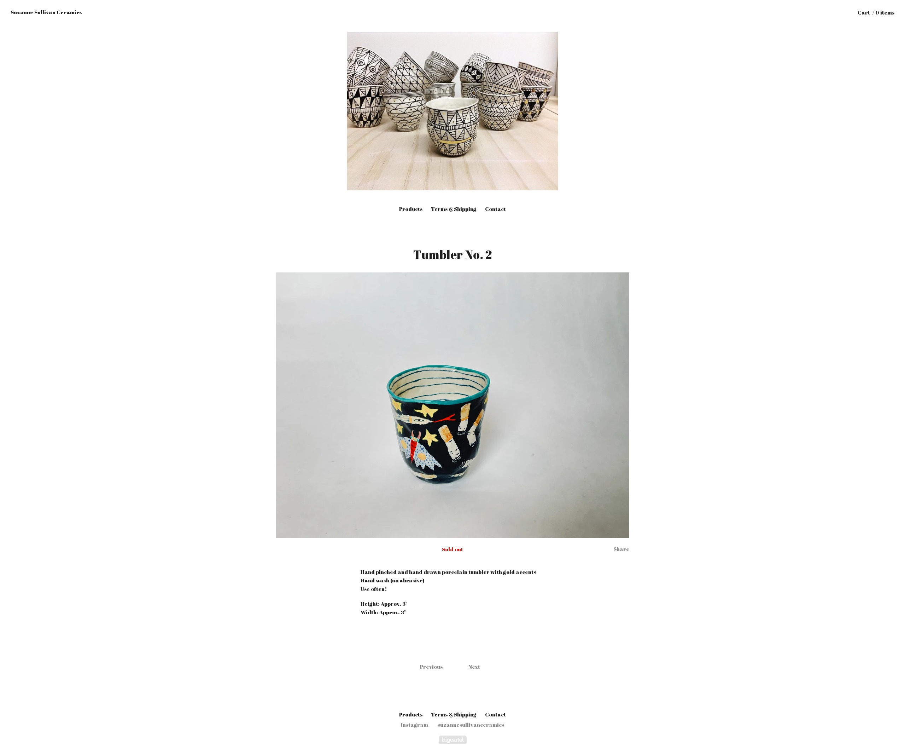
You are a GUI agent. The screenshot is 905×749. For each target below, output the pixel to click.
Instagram (414, 724)
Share (621, 548)
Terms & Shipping (454, 208)
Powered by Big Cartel (453, 740)
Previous (431, 666)
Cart (876, 12)
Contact (495, 208)
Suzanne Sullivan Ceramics (46, 12)
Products (410, 208)
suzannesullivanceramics (471, 724)
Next (474, 666)
